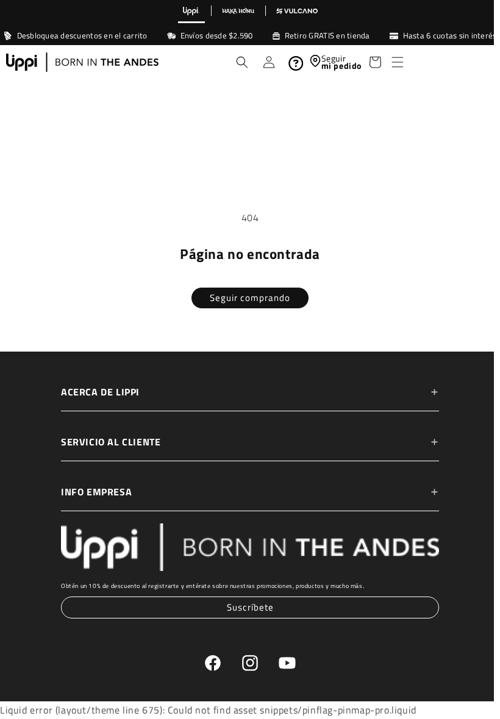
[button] (393, 62)
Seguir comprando (247, 298)
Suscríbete (247, 607)
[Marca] (191, 11)
